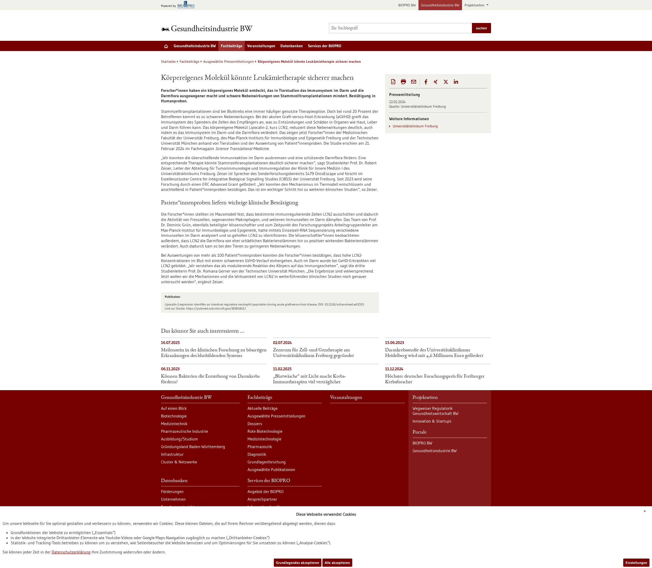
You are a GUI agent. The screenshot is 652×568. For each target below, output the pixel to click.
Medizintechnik (174, 423)
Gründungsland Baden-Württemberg (193, 446)
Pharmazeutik (260, 446)
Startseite (168, 61)
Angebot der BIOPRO (265, 491)
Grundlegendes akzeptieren (297, 562)
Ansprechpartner (262, 499)
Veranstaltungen (261, 45)
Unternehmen (173, 499)
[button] (426, 82)
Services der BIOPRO (324, 45)
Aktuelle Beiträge (263, 408)
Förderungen (172, 491)
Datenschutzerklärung (71, 551)
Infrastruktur (172, 454)
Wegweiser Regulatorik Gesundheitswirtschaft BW (435, 411)
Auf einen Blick (174, 408)
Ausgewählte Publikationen (271, 469)
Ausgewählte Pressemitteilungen (228, 61)
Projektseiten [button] (475, 5)
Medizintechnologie (264, 438)
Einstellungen (636, 562)
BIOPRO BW (407, 5)
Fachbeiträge (231, 45)
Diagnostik (257, 454)
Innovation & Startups (432, 421)
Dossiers (255, 423)
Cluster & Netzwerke (179, 461)
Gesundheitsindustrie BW (440, 5)
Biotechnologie (174, 415)
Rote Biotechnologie (265, 431)
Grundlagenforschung (267, 461)
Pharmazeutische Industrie (184, 431)
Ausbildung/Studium (179, 438)
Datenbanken (291, 45)
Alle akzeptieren (337, 562)
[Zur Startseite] (208, 28)
